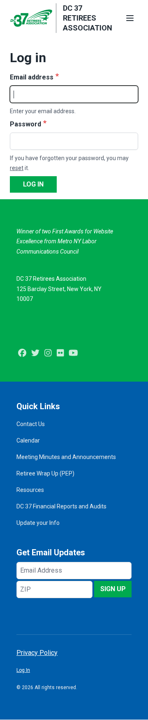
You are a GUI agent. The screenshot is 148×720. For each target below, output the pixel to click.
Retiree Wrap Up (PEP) (45, 473)
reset (16, 168)
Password (25, 124)
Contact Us (30, 424)
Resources (30, 490)
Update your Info (38, 523)
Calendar (28, 440)
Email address (31, 77)
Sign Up (113, 589)
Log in (33, 184)
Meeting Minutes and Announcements (66, 457)
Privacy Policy (37, 653)
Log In (23, 670)
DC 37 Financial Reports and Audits (61, 506)
